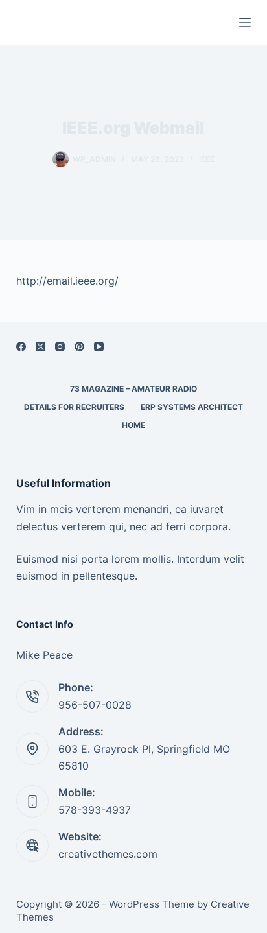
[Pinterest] (79, 346)
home (133, 425)
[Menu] (245, 23)
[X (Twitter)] (40, 346)
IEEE (207, 159)
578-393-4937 (94, 809)
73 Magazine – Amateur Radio (133, 389)
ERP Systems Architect (192, 407)
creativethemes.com (107, 853)
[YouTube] (99, 346)
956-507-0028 (95, 704)
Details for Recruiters (74, 407)
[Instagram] (60, 346)
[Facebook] (21, 346)
